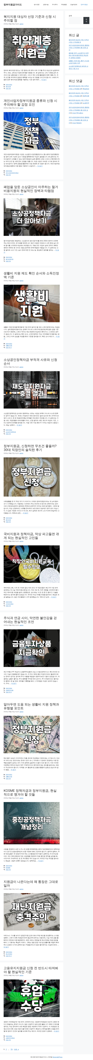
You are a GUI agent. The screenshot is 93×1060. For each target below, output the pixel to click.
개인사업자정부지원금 (12, 173)
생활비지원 (9, 345)
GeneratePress (57, 1057)
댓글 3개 (8, 88)
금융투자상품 (9, 690)
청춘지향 (86, 96)
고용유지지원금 (10, 1038)
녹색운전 (86, 103)
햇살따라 (86, 89)
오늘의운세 (73, 4)
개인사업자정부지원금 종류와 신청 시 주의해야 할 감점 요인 (30, 102)
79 (12, 1049)
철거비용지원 (9, 259)
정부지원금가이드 (13, 4)
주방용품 (64, 4)
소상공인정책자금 (11, 432)
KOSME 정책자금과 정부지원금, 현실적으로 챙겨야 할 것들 (30, 792)
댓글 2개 (8, 261)
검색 (70, 16)
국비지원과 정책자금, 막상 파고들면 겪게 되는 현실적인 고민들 (31, 536)
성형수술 (45, 4)
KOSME (8, 867)
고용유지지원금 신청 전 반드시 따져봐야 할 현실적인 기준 (31, 970)
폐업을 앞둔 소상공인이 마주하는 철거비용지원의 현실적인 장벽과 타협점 (31, 189)
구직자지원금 (9, 604)
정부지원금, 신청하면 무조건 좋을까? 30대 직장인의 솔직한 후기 (30, 448)
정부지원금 (84, 4)
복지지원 (8, 86)
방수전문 (36, 4)
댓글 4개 (8, 175)
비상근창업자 (77, 123)
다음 (16, 1049)
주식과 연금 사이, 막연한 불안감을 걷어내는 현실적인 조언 (30, 620)
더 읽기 (43, 80)
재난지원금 (9, 954)
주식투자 (55, 4)
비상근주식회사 (77, 113)
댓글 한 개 (9, 347)
